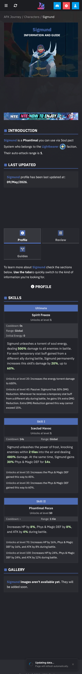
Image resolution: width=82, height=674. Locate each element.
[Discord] (57, 5)
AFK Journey (12, 17)
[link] (41, 116)
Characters (31, 17)
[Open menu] (6, 5)
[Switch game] (16, 5)
